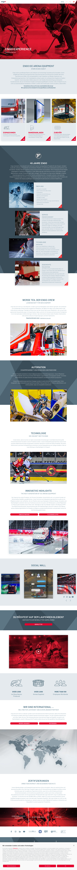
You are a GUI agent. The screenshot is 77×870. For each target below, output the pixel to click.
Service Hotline (62, 2)
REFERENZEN (52, 723)
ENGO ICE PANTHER (24, 514)
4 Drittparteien (15, 848)
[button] (73, 845)
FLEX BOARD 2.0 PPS (52, 514)
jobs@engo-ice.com (45, 318)
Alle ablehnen (47, 865)
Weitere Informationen (11, 865)
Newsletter (38, 624)
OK (65, 865)
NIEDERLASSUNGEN (24, 723)
